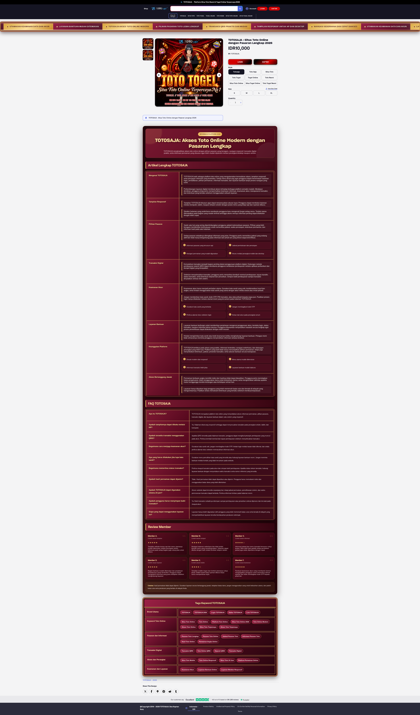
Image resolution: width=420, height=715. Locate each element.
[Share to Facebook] (151, 691)
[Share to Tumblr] (176, 691)
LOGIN (262, 9)
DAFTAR (274, 9)
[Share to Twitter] (145, 691)
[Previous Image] (159, 75)
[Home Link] (159, 8)
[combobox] (204, 8)
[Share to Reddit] (169, 691)
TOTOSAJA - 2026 (150, 680)
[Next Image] (219, 75)
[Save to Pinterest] (163, 691)
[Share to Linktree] (157, 691)
